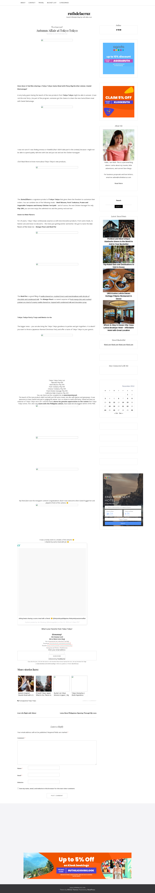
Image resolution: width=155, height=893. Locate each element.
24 (105, 410)
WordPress (91, 890)
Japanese (25, 701)
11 (110, 402)
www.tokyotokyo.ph (70, 395)
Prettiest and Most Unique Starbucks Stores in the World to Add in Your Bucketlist (118, 241)
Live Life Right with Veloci (26, 713)
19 (114, 406)
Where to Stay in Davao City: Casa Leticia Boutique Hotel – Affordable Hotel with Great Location (118, 327)
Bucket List (51, 2)
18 (110, 406)
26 (114, 410)
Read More (119, 183)
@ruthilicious (75, 663)
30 (132, 410)
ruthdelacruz (79, 13)
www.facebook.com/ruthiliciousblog (60, 643)
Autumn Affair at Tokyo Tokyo (57, 30)
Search (118, 200)
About (23, 2)
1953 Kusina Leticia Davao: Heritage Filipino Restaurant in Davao (118, 296)
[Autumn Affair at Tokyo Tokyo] (57, 60)
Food (20, 701)
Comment (21, 738)
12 (114, 402)
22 (127, 406)
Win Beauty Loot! (57, 637)
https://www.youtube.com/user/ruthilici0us (60, 645)
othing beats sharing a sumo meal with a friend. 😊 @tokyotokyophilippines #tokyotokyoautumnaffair (52, 618)
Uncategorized (57, 27)
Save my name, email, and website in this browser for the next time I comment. (47, 788)
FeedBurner (61, 659)
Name (19, 768)
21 (123, 406)
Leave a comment (89, 700)
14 (123, 402)
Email (19, 775)
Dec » (121, 413)
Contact (32, 2)
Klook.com (107, 344)
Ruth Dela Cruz (62, 34)
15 (127, 402)
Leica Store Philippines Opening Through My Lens (78, 713)
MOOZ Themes (72, 890)
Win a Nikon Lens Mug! (57, 639)
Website (20, 782)
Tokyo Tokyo (32, 701)
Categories (64, 2)
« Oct (116, 413)
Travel (41, 2)
